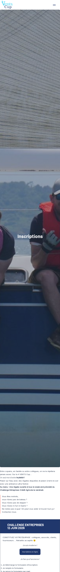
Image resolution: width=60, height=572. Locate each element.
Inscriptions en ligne (30, 552)
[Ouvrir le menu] (54, 5)
